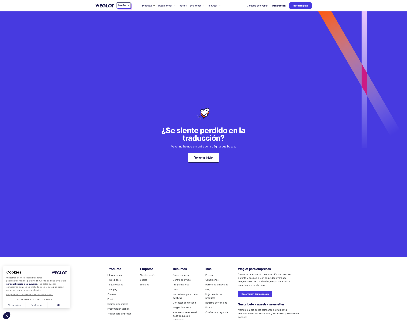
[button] (6, 315)
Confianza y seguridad (217, 312)
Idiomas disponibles (117, 304)
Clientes (111, 294)
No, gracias (14, 305)
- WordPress (114, 279)
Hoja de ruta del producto (213, 296)
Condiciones (212, 279)
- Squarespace (115, 284)
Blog (207, 289)
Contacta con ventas (258, 5)
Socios (143, 279)
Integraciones (114, 275)
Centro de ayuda (182, 279)
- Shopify (112, 289)
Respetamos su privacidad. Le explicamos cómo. (29, 294)
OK (59, 305)
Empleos (144, 284)
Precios (183, 5)
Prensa (209, 275)
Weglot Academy (182, 307)
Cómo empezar (181, 275)
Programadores (181, 284)
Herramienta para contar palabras (185, 296)
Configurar (36, 305)
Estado (209, 307)
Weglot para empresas (119, 313)
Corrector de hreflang (184, 302)
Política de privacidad (216, 284)
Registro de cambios (216, 302)
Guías (176, 289)
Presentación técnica (118, 308)
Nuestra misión (147, 275)
